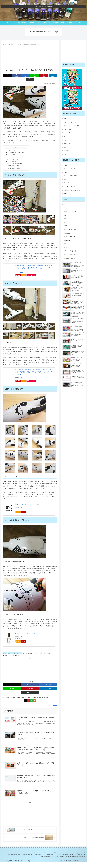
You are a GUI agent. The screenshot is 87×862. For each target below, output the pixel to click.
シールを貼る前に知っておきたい (14, 163)
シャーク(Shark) (68, 133)
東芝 (65, 140)
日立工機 (67, 233)
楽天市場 (18, 275)
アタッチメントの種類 (70, 186)
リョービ (66, 183)
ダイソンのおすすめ (70, 122)
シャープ (66, 136)
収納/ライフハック (17, 653)
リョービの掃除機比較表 (44, 856)
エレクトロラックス (69, 129)
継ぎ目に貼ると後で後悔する (14, 165)
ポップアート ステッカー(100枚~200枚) (17, 152)
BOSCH (66, 179)
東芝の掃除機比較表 (40, 853)
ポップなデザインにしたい (12, 150)
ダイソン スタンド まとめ (72, 125)
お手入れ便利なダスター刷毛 (72, 190)
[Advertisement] (30, 55)
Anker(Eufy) (67, 150)
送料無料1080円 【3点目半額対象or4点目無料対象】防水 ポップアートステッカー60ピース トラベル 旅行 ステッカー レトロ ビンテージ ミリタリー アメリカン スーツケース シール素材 (34, 267)
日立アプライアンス (70, 229)
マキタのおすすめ (70, 168)
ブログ (5, 653)
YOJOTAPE (10, 157)
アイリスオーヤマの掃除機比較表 (12, 854)
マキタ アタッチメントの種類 (57, 856)
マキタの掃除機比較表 (48, 854)
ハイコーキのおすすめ (71, 175)
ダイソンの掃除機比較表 (13, 853)
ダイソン (66, 118)
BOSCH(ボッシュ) (70, 240)
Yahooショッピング (31, 275)
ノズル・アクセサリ (70, 254)
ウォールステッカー (12, 161)
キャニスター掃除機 (70, 251)
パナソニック (67, 143)
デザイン (12, 655)
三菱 (65, 154)
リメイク (17, 655)
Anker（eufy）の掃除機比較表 (78, 853)
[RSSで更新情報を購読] (34, 700)
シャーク (67, 215)
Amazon (23, 275)
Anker (66, 208)
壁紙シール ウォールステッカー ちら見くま (27, 504)
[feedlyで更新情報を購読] (31, 700)
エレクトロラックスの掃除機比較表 (27, 853)
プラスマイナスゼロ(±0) (71, 236)
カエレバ (21, 272)
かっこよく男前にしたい (12, 154)
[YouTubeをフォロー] (28, 700)
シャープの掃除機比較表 (51, 853)
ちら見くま (25, 653)
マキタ (10, 653)
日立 (65, 147)
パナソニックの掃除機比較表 (64, 853)
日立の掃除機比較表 (25, 854)
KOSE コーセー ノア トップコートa (25, 633)
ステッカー (6, 655)
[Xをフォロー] (25, 700)
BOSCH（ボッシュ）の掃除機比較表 (77, 854)
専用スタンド (67, 193)
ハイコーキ (67, 172)
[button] (30, 79)
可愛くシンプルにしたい (12, 159)
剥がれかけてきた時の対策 (14, 168)
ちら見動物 (31, 653)
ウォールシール (38, 653)
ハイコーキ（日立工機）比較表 (61, 854)
